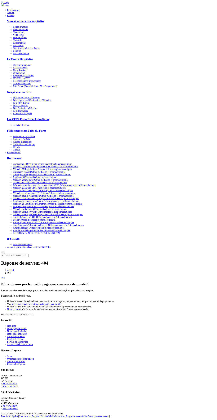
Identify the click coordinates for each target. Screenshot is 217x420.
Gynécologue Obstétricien (42, 164)
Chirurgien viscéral (39, 172)
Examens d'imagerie (22, 113)
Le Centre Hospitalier (20, 59)
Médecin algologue (39, 188)
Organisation (19, 73)
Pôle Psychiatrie (20, 105)
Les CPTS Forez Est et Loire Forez (28, 119)
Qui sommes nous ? (22, 65)
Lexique (17, 50)
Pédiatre (34, 219)
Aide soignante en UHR (42, 217)
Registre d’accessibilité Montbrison (48, 416)
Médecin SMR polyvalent (42, 212)
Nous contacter (14, 309)
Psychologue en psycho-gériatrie (46, 201)
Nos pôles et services (19, 92)
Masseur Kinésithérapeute (43, 190)
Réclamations (19, 43)
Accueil (10, 13)
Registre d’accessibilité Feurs (79, 416)
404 (3, 278)
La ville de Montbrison (17, 342)
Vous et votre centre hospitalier (25, 21)
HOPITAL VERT (21, 78)
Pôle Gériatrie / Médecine (25, 108)
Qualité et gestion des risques (26, 48)
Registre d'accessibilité (23, 75)
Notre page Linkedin (16, 331)
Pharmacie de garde (16, 364)
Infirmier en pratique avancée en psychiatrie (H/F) (54, 185)
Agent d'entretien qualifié (41, 230)
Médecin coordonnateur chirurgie (46, 198)
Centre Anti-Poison (16, 361)
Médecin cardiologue (40, 209)
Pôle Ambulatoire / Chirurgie (26, 97)
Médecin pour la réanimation (43, 196)
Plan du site (25, 416)
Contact (16, 149)
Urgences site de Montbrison (20, 359)
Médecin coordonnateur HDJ (44, 193)
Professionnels (14, 152)
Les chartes (18, 45)
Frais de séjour (20, 37)
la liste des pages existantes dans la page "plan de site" (37, 304)
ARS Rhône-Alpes (16, 336)
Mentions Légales (9, 416)
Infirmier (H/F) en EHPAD (43, 206)
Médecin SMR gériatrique (42, 169)
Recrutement (14, 158)
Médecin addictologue (40, 180)
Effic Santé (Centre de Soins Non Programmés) (35, 86)
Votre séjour (18, 32)
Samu (9, 356)
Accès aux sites (20, 67)
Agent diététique (38, 227)
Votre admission (20, 29)
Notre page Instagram (17, 334)
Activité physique (21, 125)
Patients (10, 15)
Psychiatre (35, 177)
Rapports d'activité (21, 139)
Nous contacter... (10, 386)
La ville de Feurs (15, 339)
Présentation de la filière (24, 136)
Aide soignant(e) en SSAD (43, 222)
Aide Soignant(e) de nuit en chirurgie (48, 225)
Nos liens (11, 326)
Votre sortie (18, 35)
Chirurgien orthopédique (42, 174)
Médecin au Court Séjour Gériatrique (47, 204)
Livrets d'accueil (20, 27)
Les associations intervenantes (27, 81)
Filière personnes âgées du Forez (26, 130)
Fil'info (16, 147)
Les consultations (21, 53)
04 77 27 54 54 (10, 383)
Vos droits (17, 40)
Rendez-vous (13, 10)
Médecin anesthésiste (40, 182)
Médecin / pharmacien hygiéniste (45, 166)
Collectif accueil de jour (24, 144)
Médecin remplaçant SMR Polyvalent (48, 214)
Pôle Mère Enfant (21, 103)
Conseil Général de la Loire (20, 344)
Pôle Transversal (20, 111)
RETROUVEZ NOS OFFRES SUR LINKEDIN (36, 233)
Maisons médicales (22, 83)
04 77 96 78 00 (10, 406)
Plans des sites (19, 70)
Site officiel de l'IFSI (22, 244)
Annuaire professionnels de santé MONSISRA (29, 247)
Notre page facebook (17, 328)
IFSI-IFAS (13, 238)
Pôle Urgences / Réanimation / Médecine (32, 100)
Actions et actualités (22, 141)
